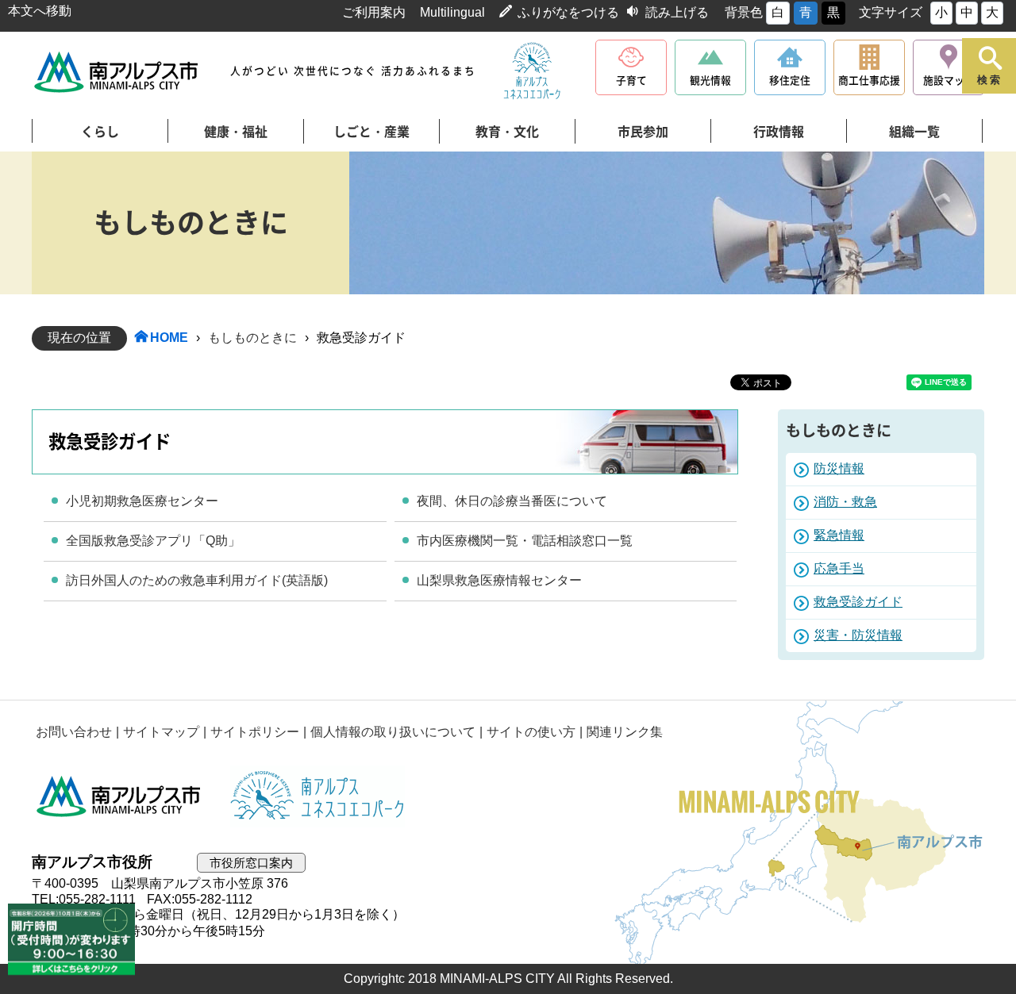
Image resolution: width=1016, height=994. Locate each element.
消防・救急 (845, 502)
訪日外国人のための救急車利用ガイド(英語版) (197, 580)
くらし (100, 131)
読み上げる (677, 12)
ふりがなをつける (568, 12)
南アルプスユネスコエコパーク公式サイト (532, 71)
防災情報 (839, 468)
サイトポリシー (254, 732)
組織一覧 (914, 131)
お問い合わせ (74, 732)
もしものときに (252, 337)
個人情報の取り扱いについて (392, 732)
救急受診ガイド (858, 601)
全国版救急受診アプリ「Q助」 (153, 540)
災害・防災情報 (858, 635)
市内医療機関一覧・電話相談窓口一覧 (525, 540)
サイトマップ (161, 732)
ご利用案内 (374, 12)
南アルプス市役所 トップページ (117, 72)
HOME (169, 337)
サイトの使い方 (531, 732)
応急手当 (839, 568)
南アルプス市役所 (119, 796)
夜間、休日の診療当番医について (512, 501)
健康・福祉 (235, 131)
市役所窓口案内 (251, 862)
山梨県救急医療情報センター (499, 580)
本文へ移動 (39, 10)
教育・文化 (507, 131)
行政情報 (778, 131)
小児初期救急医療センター (142, 501)
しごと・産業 (371, 131)
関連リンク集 (625, 732)
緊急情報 (839, 535)
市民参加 (643, 131)
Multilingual (452, 12)
